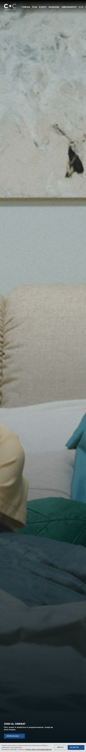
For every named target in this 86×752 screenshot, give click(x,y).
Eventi (42, 7)
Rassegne (54, 7)
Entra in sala (13, 736)
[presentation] (4, 372)
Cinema (26, 7)
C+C (81, 7)
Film (34, 7)
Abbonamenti (69, 7)
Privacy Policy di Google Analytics (39, 749)
